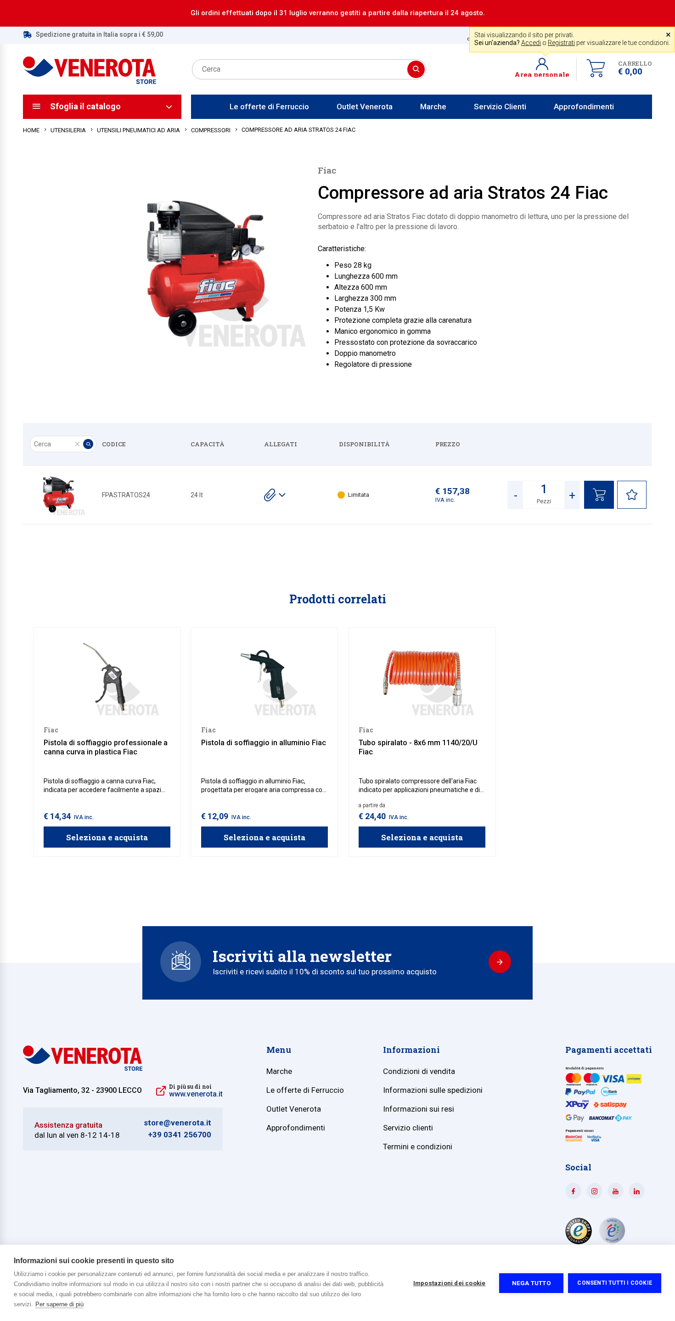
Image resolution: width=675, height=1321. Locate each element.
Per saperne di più (59, 1304)
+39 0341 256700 (179, 1135)
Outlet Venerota (365, 106)
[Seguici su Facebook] (573, 1191)
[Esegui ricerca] (416, 69)
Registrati (561, 42)
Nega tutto (531, 1283)
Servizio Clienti (500, 106)
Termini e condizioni (417, 1146)
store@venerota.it (177, 1123)
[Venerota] (89, 65)
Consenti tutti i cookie (614, 1283)
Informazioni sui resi (418, 1108)
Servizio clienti (408, 1127)
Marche (433, 106)
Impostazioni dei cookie (449, 1283)
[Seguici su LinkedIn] (637, 1191)
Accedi (531, 42)
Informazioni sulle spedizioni (433, 1090)
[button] (545, 69)
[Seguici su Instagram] (594, 1191)
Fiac (327, 170)
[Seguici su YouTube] (616, 1191)
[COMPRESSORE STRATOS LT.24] (57, 494)
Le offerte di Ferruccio (269, 106)
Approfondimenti (584, 106)
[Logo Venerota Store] (82, 1068)
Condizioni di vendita (419, 1071)
